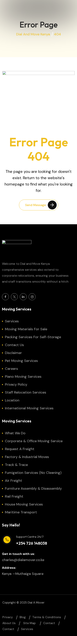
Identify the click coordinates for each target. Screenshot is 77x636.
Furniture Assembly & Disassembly (33, 488)
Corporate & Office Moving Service (34, 441)
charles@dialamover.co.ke (23, 559)
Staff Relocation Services (25, 392)
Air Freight (13, 480)
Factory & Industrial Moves (27, 456)
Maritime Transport (21, 512)
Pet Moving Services (21, 360)
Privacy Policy (16, 384)
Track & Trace (16, 464)
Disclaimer (13, 352)
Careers (11, 368)
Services (12, 321)
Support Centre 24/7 (30, 537)
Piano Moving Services (23, 376)
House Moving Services (24, 504)
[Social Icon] (5, 296)
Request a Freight (19, 449)
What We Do (15, 433)
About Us (9, 623)
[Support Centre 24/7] (7, 540)
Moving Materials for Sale (26, 329)
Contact (49, 623)
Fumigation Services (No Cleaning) (33, 472)
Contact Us (14, 345)
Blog (23, 617)
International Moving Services (29, 408)
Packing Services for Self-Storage (33, 337)
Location (12, 400)
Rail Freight (14, 496)
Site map (29, 623)
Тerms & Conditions (46, 617)
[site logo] (16, 248)
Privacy (7, 617)
